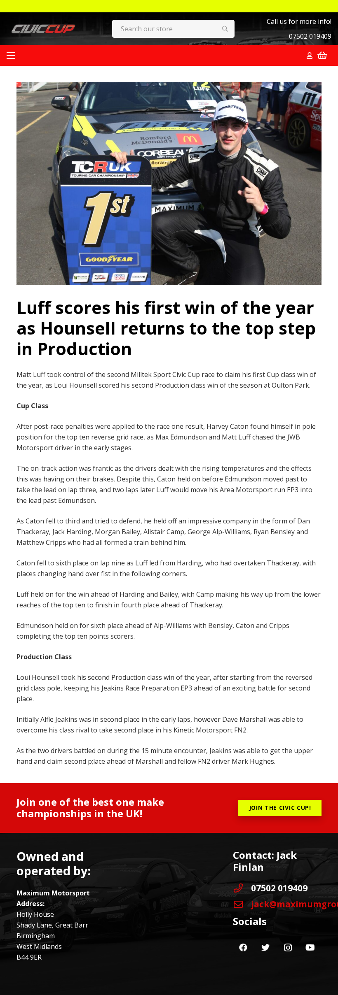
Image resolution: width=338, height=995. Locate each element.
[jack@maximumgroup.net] (242, 904)
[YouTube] (310, 947)
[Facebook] (243, 947)
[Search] (225, 29)
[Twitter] (265, 947)
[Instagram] (287, 947)
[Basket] (321, 55)
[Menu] (10, 55)
